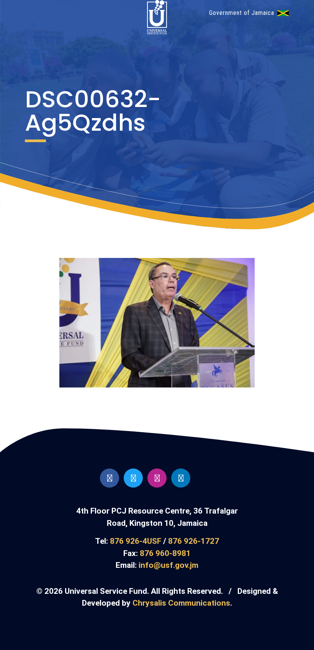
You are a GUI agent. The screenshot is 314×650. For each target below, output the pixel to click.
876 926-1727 (193, 541)
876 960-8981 (165, 553)
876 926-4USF (135, 541)
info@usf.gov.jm (168, 565)
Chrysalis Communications (181, 603)
